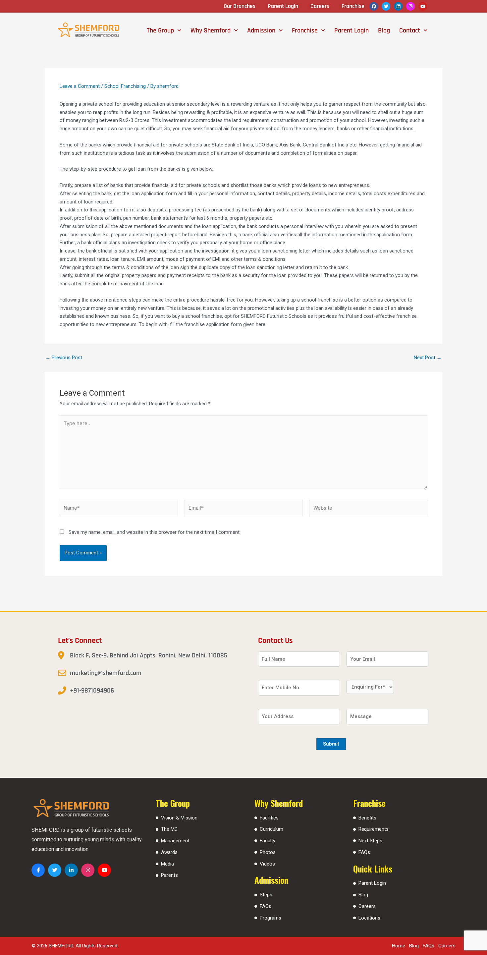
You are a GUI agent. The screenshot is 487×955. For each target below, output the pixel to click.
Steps (266, 895)
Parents (169, 875)
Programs (270, 918)
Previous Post (63, 357)
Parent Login (351, 30)
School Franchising (125, 86)
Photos (268, 852)
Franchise (305, 30)
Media (167, 864)
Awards (169, 852)
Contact (409, 30)
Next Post (428, 357)
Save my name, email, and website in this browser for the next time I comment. (155, 532)
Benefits (367, 818)
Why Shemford (210, 30)
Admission (261, 30)
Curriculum (271, 829)
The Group (160, 30)
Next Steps (370, 841)
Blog (384, 30)
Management (175, 841)
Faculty (267, 841)
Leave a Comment (80, 86)
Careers (367, 906)
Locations (369, 918)
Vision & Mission (179, 818)
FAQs (265, 906)
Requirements (373, 829)
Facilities (269, 818)
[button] (164, 30)
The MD (169, 829)
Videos (267, 864)
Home (398, 946)
